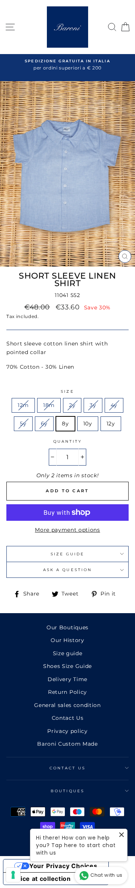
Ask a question (67, 569)
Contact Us (68, 718)
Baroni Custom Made (67, 744)
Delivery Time (67, 679)
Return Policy (67, 692)
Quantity (67, 441)
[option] (67, 65)
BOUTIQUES (67, 790)
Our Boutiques (67, 627)
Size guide (67, 653)
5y (23, 424)
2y (72, 405)
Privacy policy (67, 731)
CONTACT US (68, 768)
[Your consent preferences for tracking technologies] (13, 875)
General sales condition (67, 705)
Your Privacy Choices (63, 866)
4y (114, 405)
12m (23, 405)
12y (110, 424)
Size (67, 391)
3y (93, 405)
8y (65, 424)
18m (49, 405)
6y (44, 424)
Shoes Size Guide (67, 666)
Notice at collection (40, 878)
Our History (67, 640)
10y (87, 424)
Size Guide (68, 554)
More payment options (67, 530)
